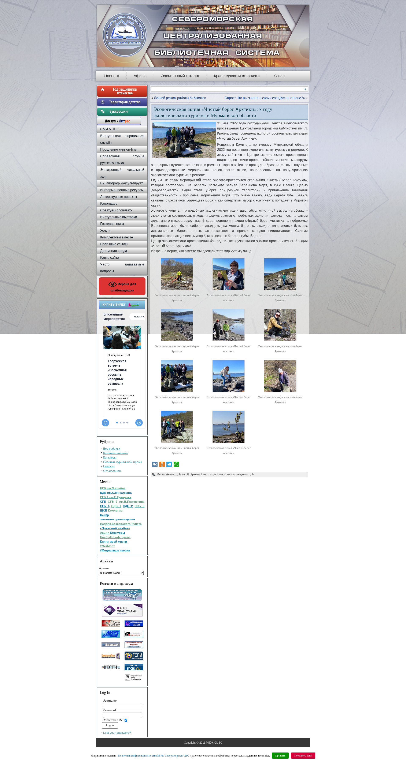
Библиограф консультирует (121, 183)
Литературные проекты (118, 197)
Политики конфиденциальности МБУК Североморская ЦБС (153, 755)
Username (110, 700)
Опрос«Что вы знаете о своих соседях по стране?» (265, 98)
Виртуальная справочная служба (122, 139)
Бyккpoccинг (124, 111)
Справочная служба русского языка (122, 159)
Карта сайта (109, 257)
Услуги (105, 230)
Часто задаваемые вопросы (122, 268)
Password (109, 710)
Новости (111, 76)
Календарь (108, 203)
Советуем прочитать (116, 210)
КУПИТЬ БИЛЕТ (114, 304)
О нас (279, 76)
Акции (170, 474)
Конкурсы (109, 457)
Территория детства (124, 101)
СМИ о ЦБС (109, 129)
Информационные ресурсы (122, 190)
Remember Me (113, 720)
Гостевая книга (112, 224)
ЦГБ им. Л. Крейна (188, 474)
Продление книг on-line (118, 149)
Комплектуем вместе (116, 237)
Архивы (104, 568)
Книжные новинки (115, 453)
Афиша (140, 76)
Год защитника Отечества (125, 91)
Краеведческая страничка (237, 76)
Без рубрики (111, 448)
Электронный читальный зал (122, 173)
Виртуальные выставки (118, 217)
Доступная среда (113, 251)
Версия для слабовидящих (123, 287)
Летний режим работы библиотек (180, 98)
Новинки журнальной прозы (122, 462)
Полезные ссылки (114, 244)
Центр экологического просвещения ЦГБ (227, 474)
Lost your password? (117, 732)
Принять (280, 755)
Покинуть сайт (303, 755)
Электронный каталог (180, 76)
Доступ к (115, 120)
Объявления (112, 470)
